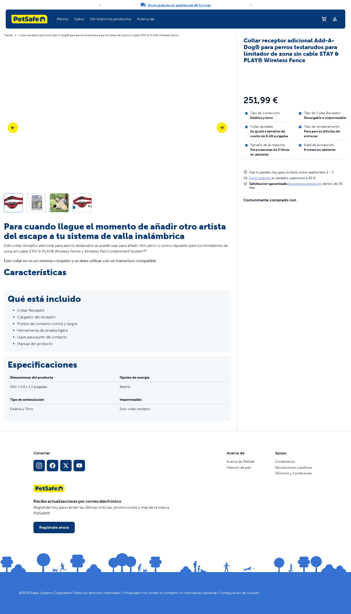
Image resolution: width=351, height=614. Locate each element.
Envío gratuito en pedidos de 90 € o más (179, 5)
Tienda (8, 35)
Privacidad (131, 593)
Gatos (79, 19)
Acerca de (145, 19)
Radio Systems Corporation (51, 593)
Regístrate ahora (54, 527)
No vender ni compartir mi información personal (179, 593)
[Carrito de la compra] (324, 19)
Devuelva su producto (305, 184)
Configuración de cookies (239, 593)
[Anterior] (100, 5)
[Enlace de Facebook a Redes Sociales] (52, 465)
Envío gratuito (260, 178)
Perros (62, 19)
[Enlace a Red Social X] (66, 465)
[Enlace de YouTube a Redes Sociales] (79, 465)
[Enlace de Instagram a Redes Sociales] (39, 465)
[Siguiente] (251, 5)
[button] (62, 19)
